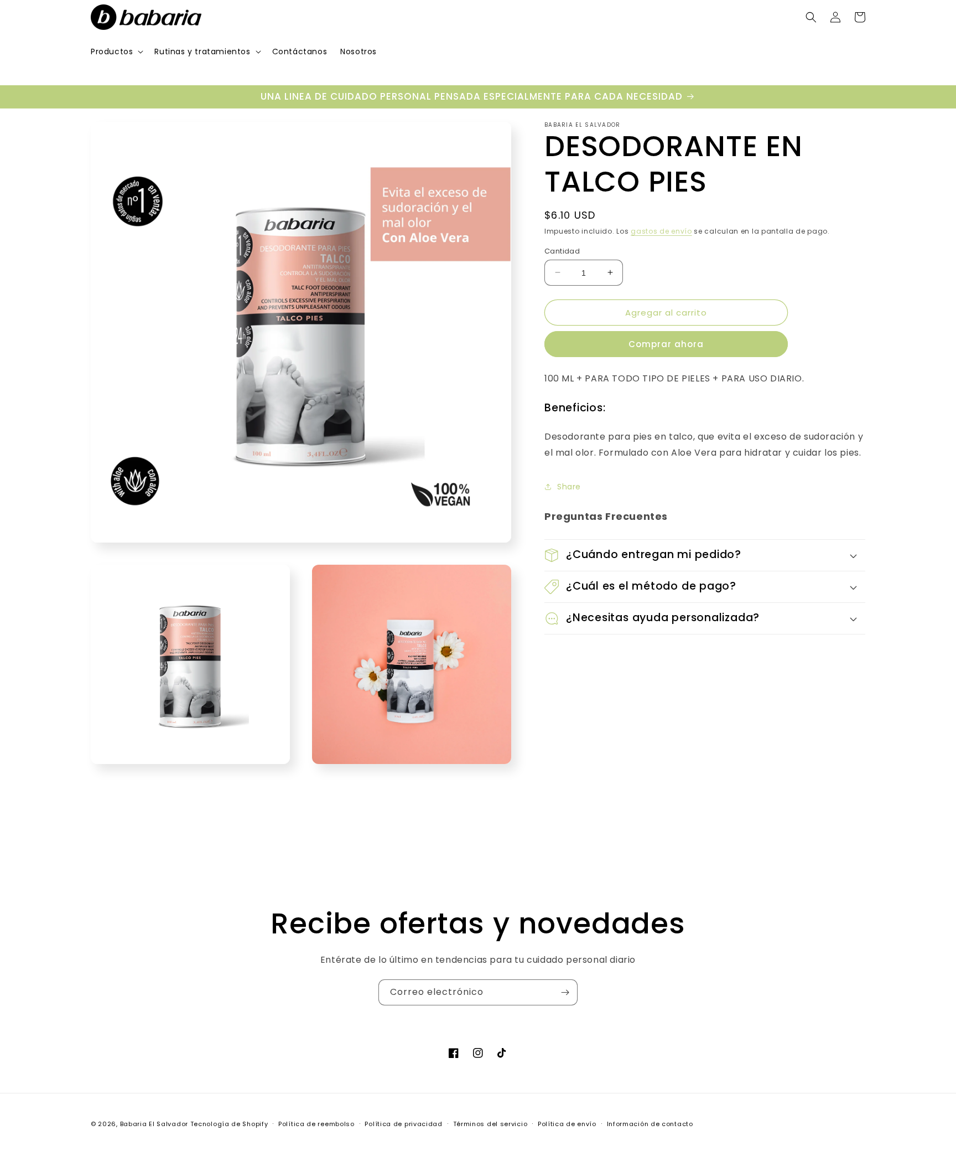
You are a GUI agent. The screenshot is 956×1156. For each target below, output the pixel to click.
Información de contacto (650, 1123)
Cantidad (562, 250)
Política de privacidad (403, 1123)
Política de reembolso (316, 1123)
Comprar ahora (666, 344)
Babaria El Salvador (154, 1123)
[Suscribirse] (565, 992)
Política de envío (567, 1123)
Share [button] (569, 486)
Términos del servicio (490, 1123)
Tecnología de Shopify (229, 1123)
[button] (116, 51)
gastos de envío (661, 231)
